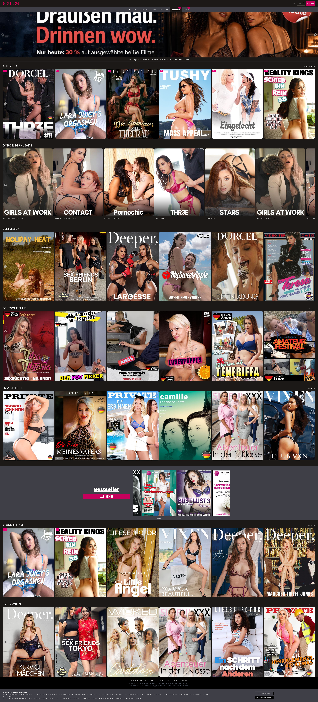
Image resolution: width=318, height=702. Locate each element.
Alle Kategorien (134, 60)
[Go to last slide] (5, 103)
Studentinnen (179, 60)
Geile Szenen (164, 60)
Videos (154, 9)
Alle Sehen (106, 496)
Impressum (150, 680)
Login (300, 3)
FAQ (168, 680)
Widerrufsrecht (139, 680)
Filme (136, 9)
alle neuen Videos (309, 66)
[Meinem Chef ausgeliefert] (150, 493)
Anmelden (310, 3)
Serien (187, 60)
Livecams (145, 9)
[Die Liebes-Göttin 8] (185, 493)
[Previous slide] (2, 34)
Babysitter (155, 60)
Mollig (171, 60)
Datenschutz (160, 680)
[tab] (157, 518)
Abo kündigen (183, 680)
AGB (131, 680)
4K (161, 9)
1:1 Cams (186, 8)
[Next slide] (315, 34)
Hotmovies (176, 8)
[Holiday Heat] (220, 493)
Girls (167, 9)
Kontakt (174, 680)
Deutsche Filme (145, 60)
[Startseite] (129, 9)
